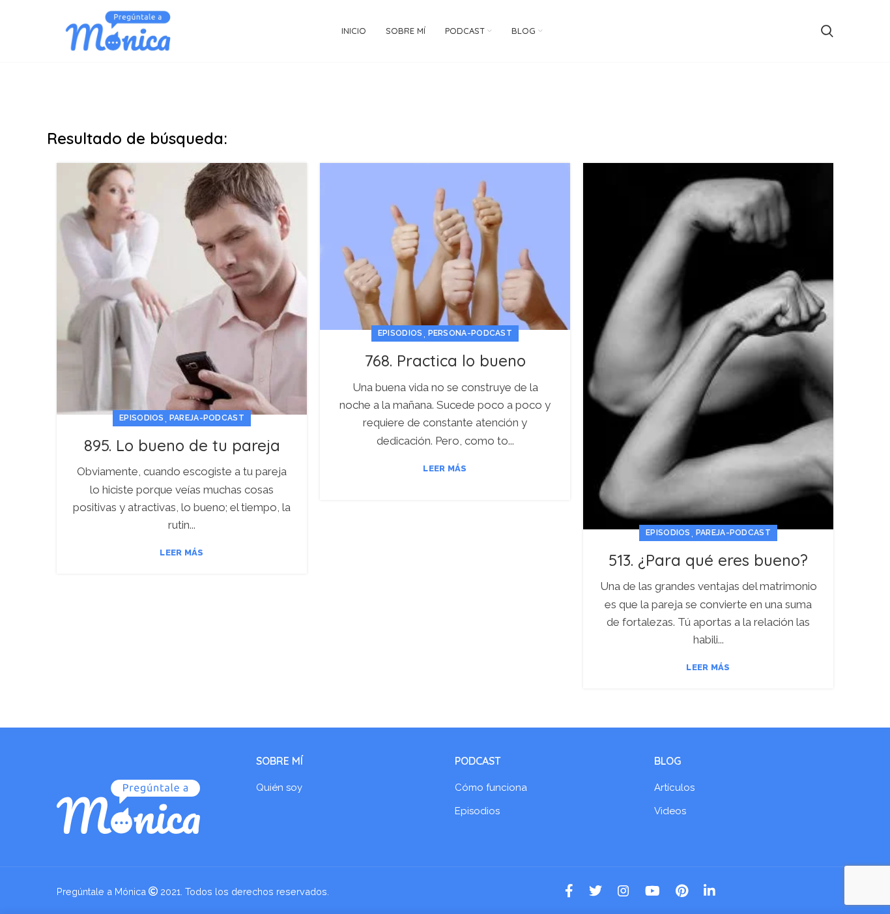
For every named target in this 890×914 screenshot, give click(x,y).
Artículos (674, 787)
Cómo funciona (491, 787)
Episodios (141, 417)
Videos (670, 811)
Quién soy (279, 787)
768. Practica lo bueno (445, 360)
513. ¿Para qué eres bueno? (708, 560)
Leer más (181, 552)
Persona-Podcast (470, 333)
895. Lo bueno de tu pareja (182, 445)
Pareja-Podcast (206, 417)
